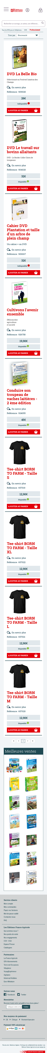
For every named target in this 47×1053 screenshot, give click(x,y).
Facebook (11, 995)
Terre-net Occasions (11, 965)
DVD (25, 30)
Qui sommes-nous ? (11, 931)
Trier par (11, 35)
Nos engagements (10, 938)
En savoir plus (18, 87)
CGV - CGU (8, 941)
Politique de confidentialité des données (31, 1045)
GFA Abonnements (10, 961)
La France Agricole (10, 958)
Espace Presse (9, 944)
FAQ (5, 920)
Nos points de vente (11, 934)
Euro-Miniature (9, 981)
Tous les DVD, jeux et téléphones (12, 30)
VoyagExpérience (10, 971)
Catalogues (8, 947)
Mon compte (8, 904)
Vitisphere (7, 968)
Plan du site (5, 1045)
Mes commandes (10, 907)
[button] (42, 23)
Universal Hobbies (10, 978)
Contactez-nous (9, 917)
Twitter (23, 995)
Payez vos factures (11, 910)
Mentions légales (14, 1045)
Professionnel (35, 30)
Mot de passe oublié (11, 914)
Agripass (7, 975)
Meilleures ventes (20, 751)
